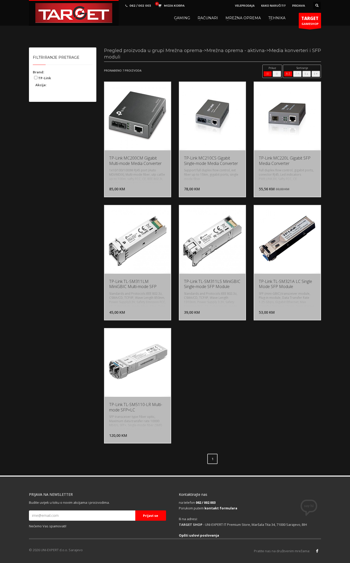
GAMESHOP (309, 20)
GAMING (182, 18)
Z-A (297, 73)
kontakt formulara (220, 508)
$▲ (306, 73)
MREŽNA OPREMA (243, 18)
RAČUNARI (208, 18)
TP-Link (44, 78)
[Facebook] (317, 551)
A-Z (288, 73)
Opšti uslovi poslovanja (199, 535)
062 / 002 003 (205, 502)
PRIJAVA (298, 5)
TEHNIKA (276, 18)
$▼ (316, 73)
